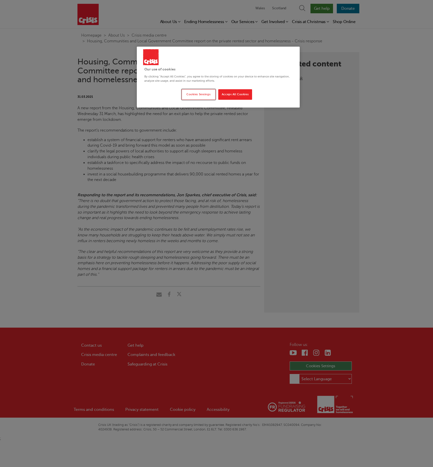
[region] (218, 77)
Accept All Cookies (235, 94)
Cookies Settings (198, 94)
